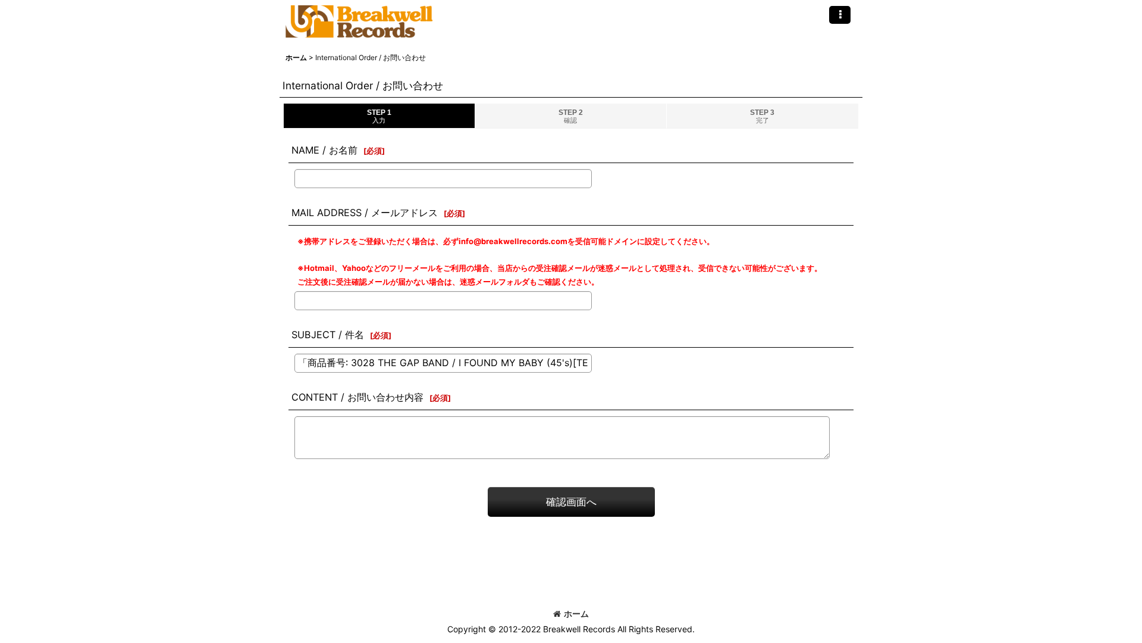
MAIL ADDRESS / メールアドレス (364, 213)
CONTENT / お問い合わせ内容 (357, 397)
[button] (840, 15)
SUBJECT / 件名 (327, 335)
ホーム (576, 613)
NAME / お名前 (324, 150)
